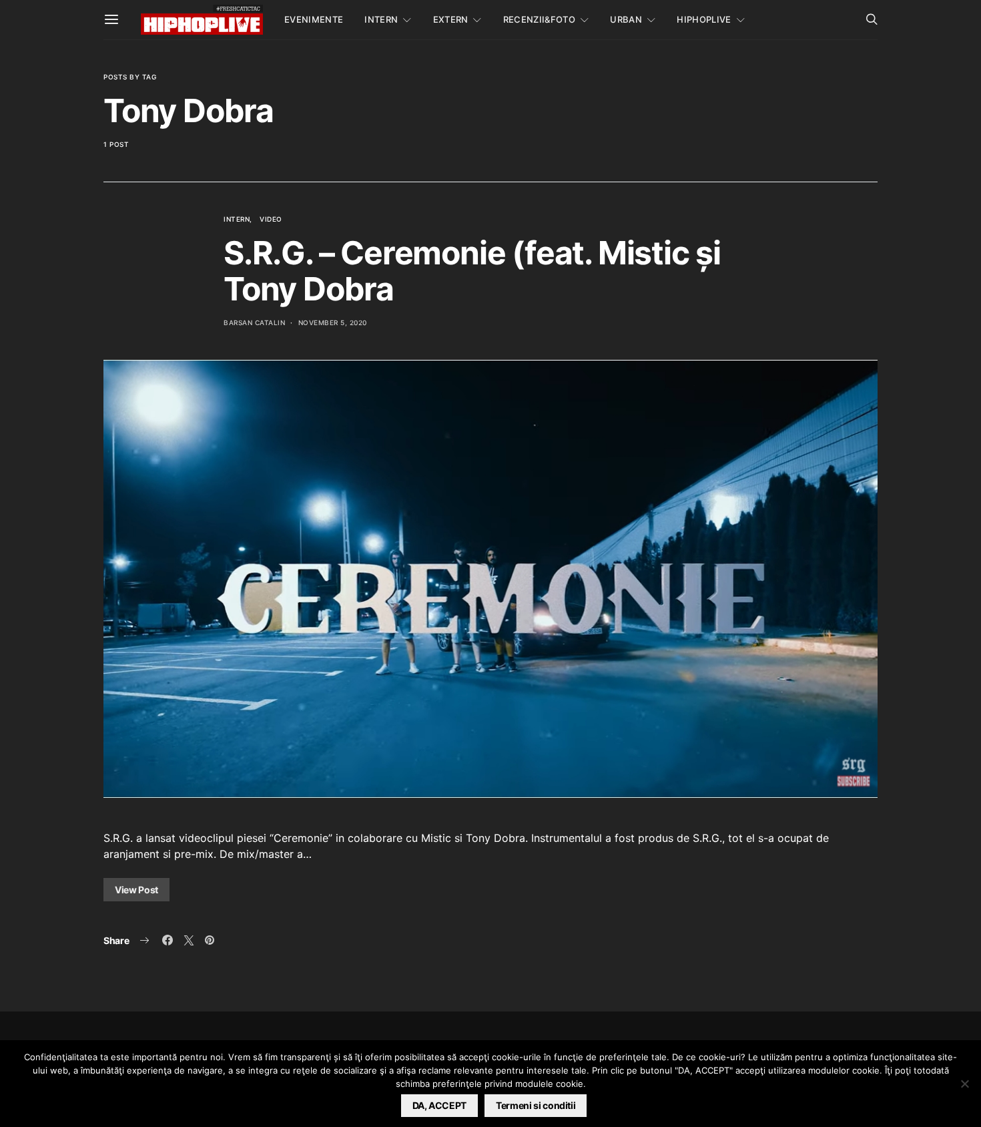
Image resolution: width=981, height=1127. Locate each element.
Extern (450, 19)
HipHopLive (704, 19)
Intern (381, 19)
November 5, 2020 (332, 322)
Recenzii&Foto (539, 19)
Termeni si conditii (535, 1105)
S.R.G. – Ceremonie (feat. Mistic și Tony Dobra (472, 270)
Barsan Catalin (254, 322)
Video (271, 219)
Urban (626, 19)
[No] (964, 1083)
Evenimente (313, 19)
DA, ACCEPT (439, 1105)
